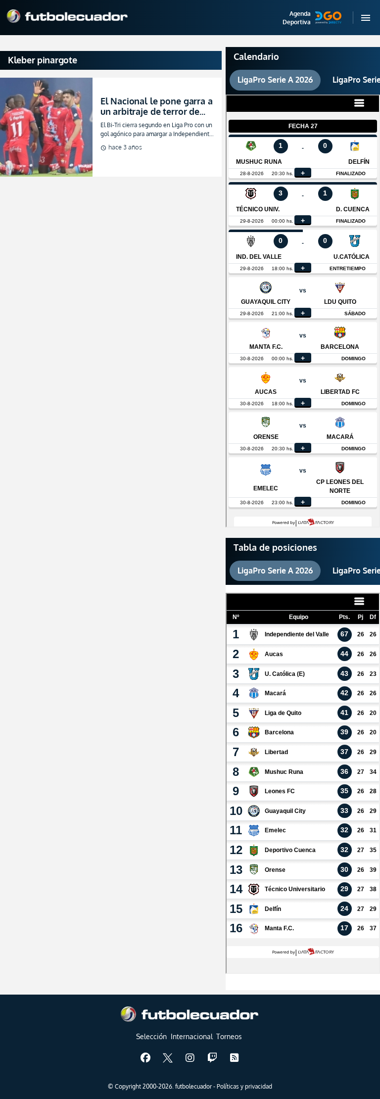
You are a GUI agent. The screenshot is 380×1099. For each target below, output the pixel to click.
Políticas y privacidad (244, 1086)
